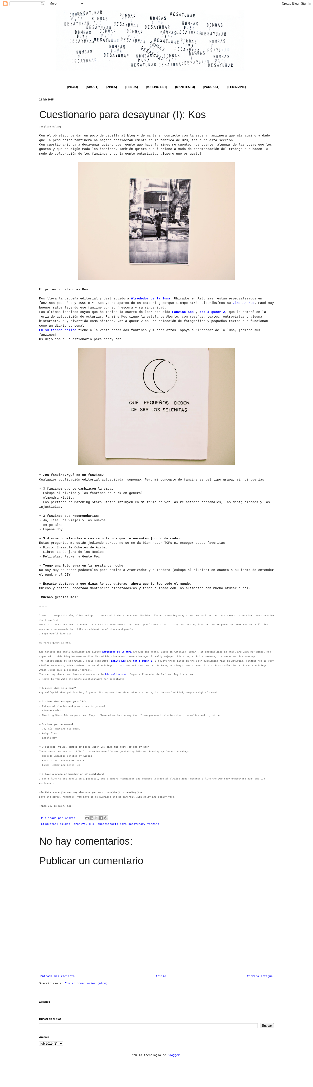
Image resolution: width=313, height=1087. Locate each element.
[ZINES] (111, 87)
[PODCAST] (211, 87)
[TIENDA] (131, 87)
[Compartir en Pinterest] (105, 817)
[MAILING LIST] (156, 87)
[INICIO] (72, 87)
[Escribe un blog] (91, 817)
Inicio (161, 976)
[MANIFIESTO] (185, 87)
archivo (80, 824)
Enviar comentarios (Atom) (86, 983)
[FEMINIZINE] (236, 87)
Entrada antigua (260, 976)
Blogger (174, 1055)
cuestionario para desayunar (121, 824)
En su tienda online (57, 330)
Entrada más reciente (57, 976)
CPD (91, 824)
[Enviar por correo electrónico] (87, 817)
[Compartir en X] (96, 817)
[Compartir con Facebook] (101, 817)
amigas (65, 824)
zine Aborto (243, 303)
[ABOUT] (92, 87)
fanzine (153, 824)
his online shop (116, 674)
